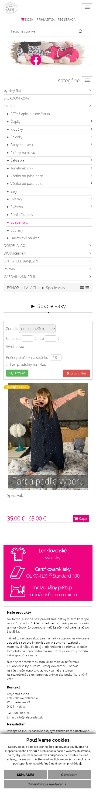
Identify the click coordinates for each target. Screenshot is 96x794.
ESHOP (13, 287)
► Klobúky (14, 129)
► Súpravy (14, 230)
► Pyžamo (14, 207)
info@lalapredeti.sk (30, 717)
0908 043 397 (22, 713)
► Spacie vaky (17, 222)
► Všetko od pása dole (24, 183)
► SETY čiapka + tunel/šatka (28, 114)
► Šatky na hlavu (19, 144)
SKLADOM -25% (16, 98)
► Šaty (11, 191)
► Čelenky (14, 137)
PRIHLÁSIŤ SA (46, 20)
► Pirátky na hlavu (20, 152)
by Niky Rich (13, 90)
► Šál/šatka (15, 160)
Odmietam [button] (69, 775)
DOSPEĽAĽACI (15, 245)
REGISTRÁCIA (66, 20)
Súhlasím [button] (25, 775)
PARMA (9, 269)
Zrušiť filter (77, 373)
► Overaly (14, 199)
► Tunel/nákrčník (19, 168)
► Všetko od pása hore (24, 176)
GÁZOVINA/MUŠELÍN (20, 277)
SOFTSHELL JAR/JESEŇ (21, 261)
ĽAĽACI (9, 106)
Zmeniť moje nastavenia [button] (47, 784)
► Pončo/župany (19, 214)
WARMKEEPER (15, 253)
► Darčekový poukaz (22, 238)
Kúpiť (82, 518)
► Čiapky (13, 121)
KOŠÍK (29, 20)
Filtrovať (19, 373)
